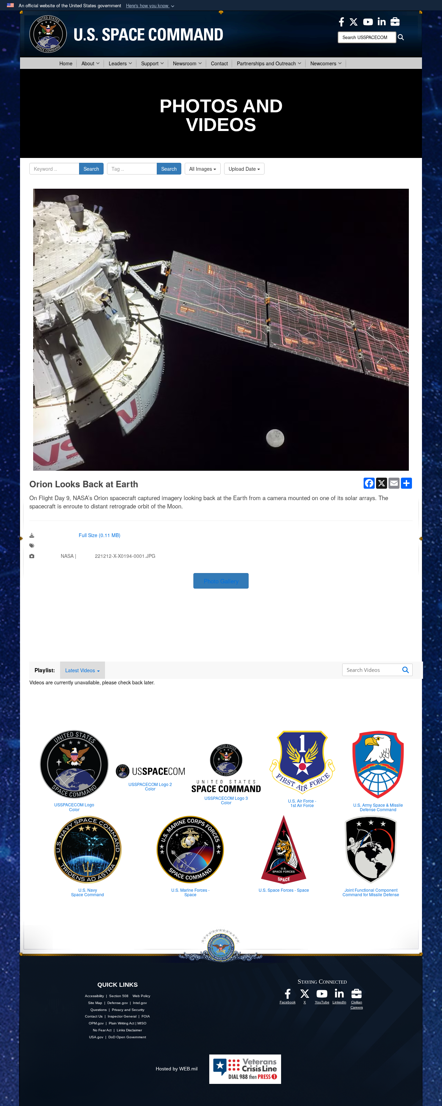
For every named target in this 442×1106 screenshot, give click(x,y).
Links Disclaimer (129, 1030)
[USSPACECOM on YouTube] (368, 21)
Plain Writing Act (121, 1023)
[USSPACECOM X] (353, 21)
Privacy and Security (128, 1010)
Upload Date (243, 168)
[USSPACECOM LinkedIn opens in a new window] (382, 21)
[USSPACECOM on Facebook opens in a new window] (341, 21)
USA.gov (96, 1037)
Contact (219, 63)
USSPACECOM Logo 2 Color (150, 786)
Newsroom (184, 63)
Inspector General (122, 1016)
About (87, 63)
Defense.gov (117, 1003)
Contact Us (94, 1016)
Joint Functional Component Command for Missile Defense (371, 892)
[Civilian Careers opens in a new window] (395, 21)
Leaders (118, 63)
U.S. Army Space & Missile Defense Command (378, 807)
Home (66, 63)
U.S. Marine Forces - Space (190, 892)
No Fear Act (102, 1030)
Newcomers (323, 63)
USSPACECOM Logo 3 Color (226, 800)
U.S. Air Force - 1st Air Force (302, 803)
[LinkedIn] (339, 996)
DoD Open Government (127, 1037)
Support (149, 63)
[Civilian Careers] (356, 996)
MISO (141, 1023)
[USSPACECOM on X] (305, 996)
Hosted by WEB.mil (177, 1068)
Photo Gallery (221, 581)
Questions (98, 1010)
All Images (201, 168)
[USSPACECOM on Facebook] (287, 996)
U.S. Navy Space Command (87, 892)
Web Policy (141, 996)
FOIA (146, 1016)
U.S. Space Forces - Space (284, 890)
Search (91, 168)
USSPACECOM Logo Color (74, 807)
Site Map (95, 1003)
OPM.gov (96, 1023)
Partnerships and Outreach (266, 63)
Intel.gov (140, 1003)
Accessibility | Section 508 (106, 996)
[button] (151, 5)
